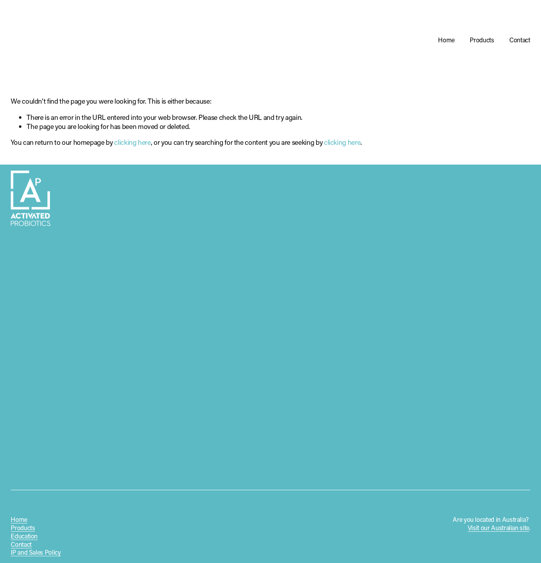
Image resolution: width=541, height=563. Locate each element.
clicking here (132, 142)
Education (24, 536)
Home (446, 40)
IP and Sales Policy (36, 552)
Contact (519, 40)
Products (482, 40)
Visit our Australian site (498, 528)
